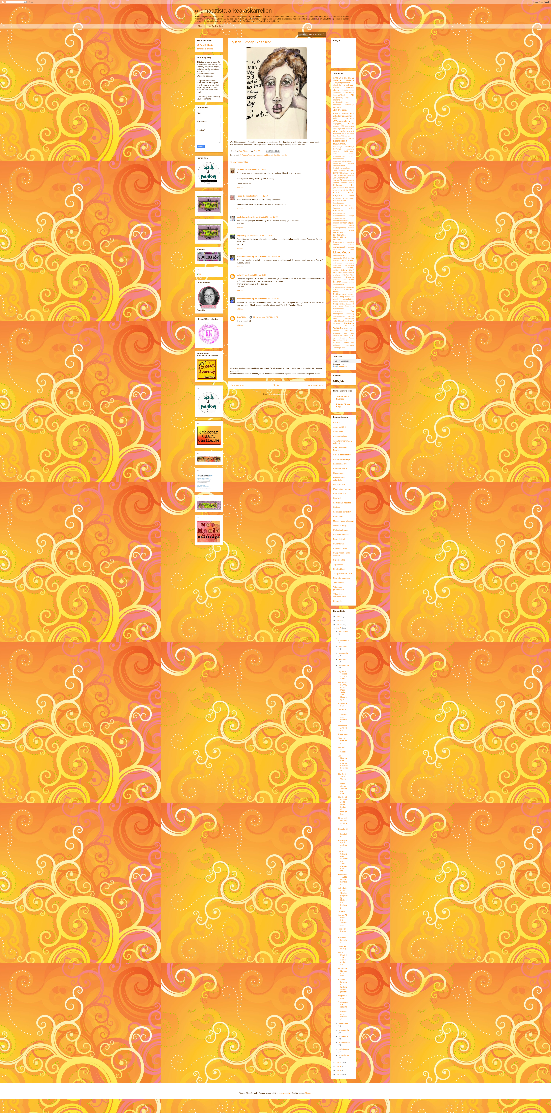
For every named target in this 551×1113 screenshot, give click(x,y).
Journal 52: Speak (342, 749)
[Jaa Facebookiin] (275, 151)
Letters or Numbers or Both (343, 972)
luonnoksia (350, 242)
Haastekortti (339, 143)
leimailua (351, 228)
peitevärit (336, 280)
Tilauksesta (349, 323)
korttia (351, 196)
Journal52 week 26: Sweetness (342, 920)
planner (345, 282)
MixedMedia (341, 252)
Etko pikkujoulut (348, 133)
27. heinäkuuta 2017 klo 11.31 (253, 275)
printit (346, 287)
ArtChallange (349, 105)
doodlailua (350, 129)
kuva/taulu (338, 210)
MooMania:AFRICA (342, 728)
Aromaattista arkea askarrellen (233, 10)
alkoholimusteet (347, 90)
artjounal (337, 107)
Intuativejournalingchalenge (342, 161)
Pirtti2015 (337, 282)
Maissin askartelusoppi (343, 521)
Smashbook (350, 304)
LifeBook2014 (339, 232)
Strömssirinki (338, 309)
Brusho (351, 124)
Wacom (351, 338)
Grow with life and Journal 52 (342, 821)
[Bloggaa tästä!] (270, 151)
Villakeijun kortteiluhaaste (340, 595)
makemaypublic (340, 247)
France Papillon (340, 468)
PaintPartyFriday (348, 275)
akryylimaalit (349, 85)
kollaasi (351, 188)
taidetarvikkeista (339, 316)
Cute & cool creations (343, 455)
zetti (343, 348)
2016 (349, 78)
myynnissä (337, 265)
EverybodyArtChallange (341, 136)
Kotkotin (337, 507)
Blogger (308, 1093)
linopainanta (338, 242)
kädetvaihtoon (339, 216)
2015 (339, 1066)
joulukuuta (343, 631)
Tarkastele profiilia (205, 49)
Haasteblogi (338, 473)
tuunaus (336, 331)
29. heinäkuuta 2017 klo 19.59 (265, 317)
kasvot (351, 183)
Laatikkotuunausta (339, 218)
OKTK (351, 270)
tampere (351, 316)
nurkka (335, 270)
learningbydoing (339, 228)
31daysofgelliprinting (341, 83)
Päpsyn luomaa (340, 548)
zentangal (337, 348)
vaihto (346, 335)
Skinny (351, 301)
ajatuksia (337, 85)
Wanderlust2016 (340, 340)
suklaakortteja (338, 311)
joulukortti (351, 175)
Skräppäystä (339, 304)
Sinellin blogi (339, 569)
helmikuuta (344, 1049)
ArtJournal (268, 155)
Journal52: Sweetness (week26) (342, 715)
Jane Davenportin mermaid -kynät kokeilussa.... (343, 763)
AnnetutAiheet (339, 95)
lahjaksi (351, 223)
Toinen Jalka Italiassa (342, 397)
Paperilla (350, 277)
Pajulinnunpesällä (341, 534)
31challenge (349, 80)
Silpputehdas (339, 560)
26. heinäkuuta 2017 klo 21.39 (267, 256)
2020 (339, 616)
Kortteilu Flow (339, 493)
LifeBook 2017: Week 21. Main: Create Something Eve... (342, 783)
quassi (335, 289)
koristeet (336, 190)
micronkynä (337, 249)
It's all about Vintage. (342, 489)
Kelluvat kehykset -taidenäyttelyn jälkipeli (342, 986)
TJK (335, 326)
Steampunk (349, 306)
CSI (342, 126)
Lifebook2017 (339, 240)
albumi (336, 90)
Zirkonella (337, 601)
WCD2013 (337, 343)
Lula (239, 275)
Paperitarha (338, 544)
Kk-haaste (337, 185)
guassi (344, 138)
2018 (339, 624)
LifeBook (351, 230)
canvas (336, 126)
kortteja (344, 190)
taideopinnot (338, 314)
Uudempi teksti (237, 385)
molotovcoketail (284, 1093)
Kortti (351, 190)
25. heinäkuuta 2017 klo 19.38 (265, 217)
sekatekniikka (348, 299)
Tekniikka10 (338, 321)
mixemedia (337, 258)
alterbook (337, 93)
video (352, 335)
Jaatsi (335, 171)
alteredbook (348, 92)
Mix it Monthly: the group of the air (343, 958)
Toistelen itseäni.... (342, 931)
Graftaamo (337, 138)
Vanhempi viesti (316, 385)
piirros (351, 280)
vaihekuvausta (338, 335)
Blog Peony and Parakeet (340, 449)
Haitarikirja (337, 147)
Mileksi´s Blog (339, 525)
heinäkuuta (344, 665)
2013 (339, 1074)
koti (346, 205)
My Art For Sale (215, 26)
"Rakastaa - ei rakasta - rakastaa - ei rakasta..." (343, 1010)
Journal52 (337, 180)
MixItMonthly (348, 258)
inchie (335, 154)
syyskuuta (343, 653)
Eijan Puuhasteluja (341, 459)
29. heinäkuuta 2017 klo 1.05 (267, 299)
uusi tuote (349, 333)
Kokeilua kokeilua (342, 940)
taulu (335, 319)
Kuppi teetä (338, 516)
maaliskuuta (344, 1042)
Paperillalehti (339, 539)
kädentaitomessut (339, 213)
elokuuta (343, 659)
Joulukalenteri (339, 175)
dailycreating (349, 126)
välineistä (342, 338)
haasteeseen (340, 140)
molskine (336, 260)
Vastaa (239, 187)
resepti (351, 292)
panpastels (337, 277)
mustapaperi (350, 263)
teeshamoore (349, 318)
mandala (351, 247)
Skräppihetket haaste (342, 573)
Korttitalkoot (338, 206)
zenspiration (350, 345)
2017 (339, 628)
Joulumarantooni (340, 178)
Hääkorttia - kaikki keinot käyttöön (343, 879)
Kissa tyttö (343, 734)
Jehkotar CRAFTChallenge (343, 171)
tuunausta (349, 330)
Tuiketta (341, 911)
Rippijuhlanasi (342, 704)
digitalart (341, 129)
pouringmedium (338, 287)
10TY (341, 78)
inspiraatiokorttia (339, 156)
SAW (335, 297)
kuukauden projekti (343, 208)
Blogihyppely (337, 124)
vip (334, 338)
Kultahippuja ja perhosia (342, 844)
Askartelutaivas (340, 436)
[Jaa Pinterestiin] (278, 151)
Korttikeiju (337, 498)
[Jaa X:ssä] (272, 151)
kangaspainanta (348, 180)
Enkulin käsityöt (340, 464)
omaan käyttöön (348, 273)
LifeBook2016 (339, 237)
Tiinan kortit (338, 582)
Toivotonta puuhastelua (338, 588)
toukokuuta (344, 1030)
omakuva (336, 275)
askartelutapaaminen (342, 116)
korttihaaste (337, 198)
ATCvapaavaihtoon (341, 121)
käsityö (351, 215)
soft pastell (338, 306)
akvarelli (336, 88)
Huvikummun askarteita (339, 478)
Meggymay (241, 235)
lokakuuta (343, 647)
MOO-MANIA (348, 260)
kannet (336, 183)
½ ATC (335, 78)
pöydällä (351, 287)
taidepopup (350, 314)
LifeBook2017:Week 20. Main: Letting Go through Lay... (342, 805)
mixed (352, 249)
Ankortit (336, 422)
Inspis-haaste (339, 484)
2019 (339, 620)
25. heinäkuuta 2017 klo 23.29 (259, 235)
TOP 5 (349, 326)
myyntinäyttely (349, 265)
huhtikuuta (343, 1036)
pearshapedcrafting (245, 256)
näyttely (343, 270)
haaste (351, 138)
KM (346, 188)
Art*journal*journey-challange (251, 155)
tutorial (352, 328)
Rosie (239, 196)
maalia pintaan (343, 245)
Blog (200, 26)
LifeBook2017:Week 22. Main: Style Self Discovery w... (343, 691)
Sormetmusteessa (341, 578)
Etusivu (276, 385)
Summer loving (342, 947)
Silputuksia (338, 564)
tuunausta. (337, 333)
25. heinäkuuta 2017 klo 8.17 (257, 169)
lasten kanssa (343, 225)
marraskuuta (343, 640)
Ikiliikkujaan (349, 151)
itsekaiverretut (339, 166)
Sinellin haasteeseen (340, 301)
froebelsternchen (244, 217)
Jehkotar (342, 171)
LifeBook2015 (339, 235)
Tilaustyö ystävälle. (342, 740)
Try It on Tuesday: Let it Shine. (342, 675)
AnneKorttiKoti (339, 427)
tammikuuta (344, 1055)
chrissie (240, 169)
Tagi (352, 311)
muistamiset (337, 263)
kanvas (344, 182)
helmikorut (336, 151)
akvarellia (350, 87)
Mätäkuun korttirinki (343, 268)
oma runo (337, 272)
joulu (352, 173)
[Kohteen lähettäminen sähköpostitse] (267, 151)
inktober (351, 154)
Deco (335, 128)
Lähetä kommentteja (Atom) (279, 394)
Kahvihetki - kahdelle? (343, 832)
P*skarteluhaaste (341, 530)
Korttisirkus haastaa (342, 503)
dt (334, 131)
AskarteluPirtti (348, 113)
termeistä (336, 323)
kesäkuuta (343, 1024)
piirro (344, 280)
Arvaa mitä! (338, 431)
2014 (345, 78)
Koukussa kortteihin (342, 512)
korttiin (345, 198)
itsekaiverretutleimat (341, 168)
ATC (335, 118)
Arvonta (336, 113)
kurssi (351, 205)
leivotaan (336, 230)
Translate (343, 367)
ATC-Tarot (350, 119)
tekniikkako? (349, 321)
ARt (352, 95)
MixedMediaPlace (340, 256)
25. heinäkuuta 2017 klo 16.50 (255, 196)
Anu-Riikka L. (243, 317)
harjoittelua (350, 149)
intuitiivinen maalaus (343, 163)
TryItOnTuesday (281, 155)
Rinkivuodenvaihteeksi (343, 294)
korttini (352, 198)
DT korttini (341, 131)
